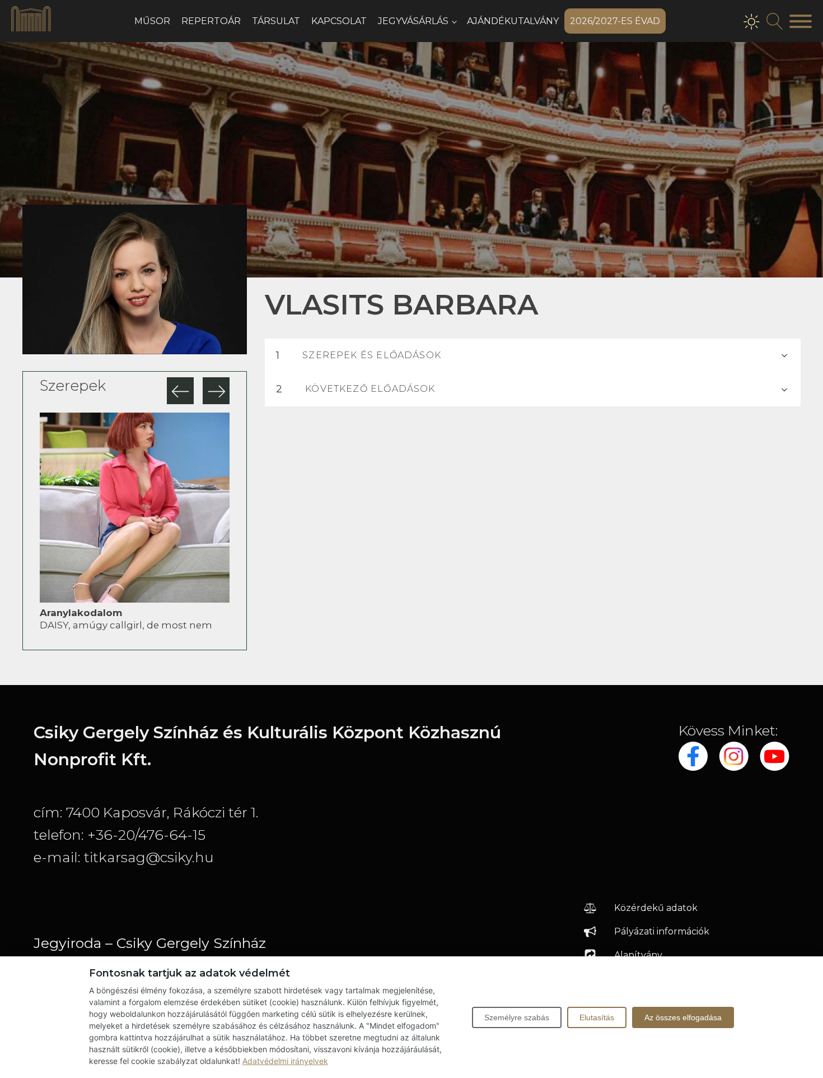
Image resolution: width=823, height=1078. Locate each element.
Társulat (276, 21)
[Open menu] (800, 21)
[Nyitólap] (31, 28)
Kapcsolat (339, 21)
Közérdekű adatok (656, 908)
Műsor (152, 21)
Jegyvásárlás (413, 21)
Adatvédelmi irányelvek (285, 1061)
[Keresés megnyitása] (775, 21)
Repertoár (211, 21)
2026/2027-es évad (615, 21)
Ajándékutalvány (513, 21)
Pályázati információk (661, 931)
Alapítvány (638, 955)
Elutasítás (596, 1017)
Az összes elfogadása (683, 1017)
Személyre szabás (516, 1017)
